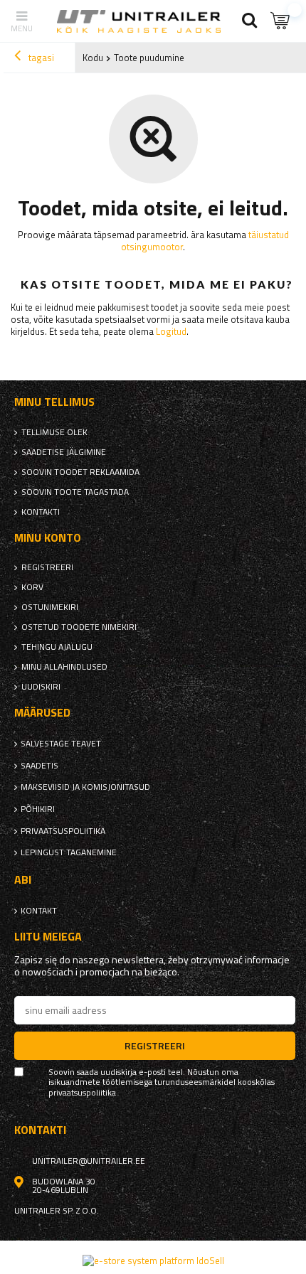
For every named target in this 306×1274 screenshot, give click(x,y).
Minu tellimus (54, 402)
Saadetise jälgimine (63, 452)
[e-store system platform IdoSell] (153, 1260)
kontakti (40, 512)
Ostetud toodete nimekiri (79, 627)
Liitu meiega (48, 936)
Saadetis (39, 765)
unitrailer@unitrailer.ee (88, 1161)
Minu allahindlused (64, 667)
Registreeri (47, 567)
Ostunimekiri (49, 607)
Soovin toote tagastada (75, 492)
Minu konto (47, 537)
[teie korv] (281, 21)
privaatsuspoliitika (63, 831)
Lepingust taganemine (69, 852)
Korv (32, 587)
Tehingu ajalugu (57, 647)
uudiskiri (40, 686)
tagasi (40, 57)
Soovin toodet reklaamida (80, 472)
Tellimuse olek (54, 432)
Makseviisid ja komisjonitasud (85, 787)
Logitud (171, 331)
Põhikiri (38, 809)
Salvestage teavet (61, 743)
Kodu (93, 57)
